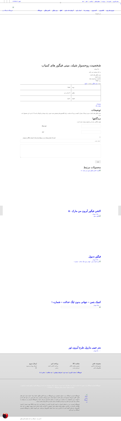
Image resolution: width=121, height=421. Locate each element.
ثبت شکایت (49, 372)
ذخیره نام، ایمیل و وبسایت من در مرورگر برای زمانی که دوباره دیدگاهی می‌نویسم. (39, 137)
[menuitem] (83, 1)
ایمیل (43, 131)
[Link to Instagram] (3, 1)
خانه (83, 1)
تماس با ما (109, 1)
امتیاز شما (44, 126)
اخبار (87, 1)
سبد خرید (65, 372)
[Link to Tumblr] (8, 1)
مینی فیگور (95, 83)
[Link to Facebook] (5, 1)
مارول (86, 83)
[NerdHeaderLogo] (8, 10)
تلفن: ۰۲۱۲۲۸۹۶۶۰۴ (16, 1)
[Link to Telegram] (11, 1)
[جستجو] (117, 10)
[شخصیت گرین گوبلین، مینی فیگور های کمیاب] (119, 210)
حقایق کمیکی (97, 1)
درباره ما (103, 1)
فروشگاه (79, 372)
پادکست (91, 1)
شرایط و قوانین (58, 372)
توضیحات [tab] (98, 104)
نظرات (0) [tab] (98, 106)
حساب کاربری (116, 1)
